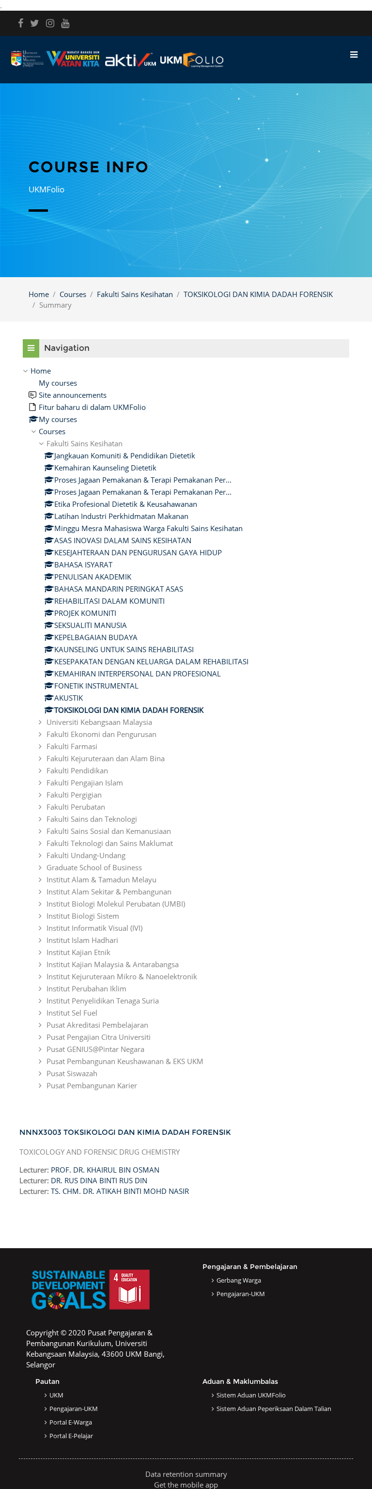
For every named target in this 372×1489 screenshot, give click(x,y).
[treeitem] (186, 728)
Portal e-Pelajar (71, 1435)
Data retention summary (186, 1474)
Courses (73, 294)
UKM (56, 1395)
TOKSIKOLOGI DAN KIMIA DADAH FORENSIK (258, 294)
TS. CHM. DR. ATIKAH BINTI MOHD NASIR (120, 1191)
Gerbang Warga (239, 1280)
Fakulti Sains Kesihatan (135, 294)
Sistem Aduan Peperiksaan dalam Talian (274, 1408)
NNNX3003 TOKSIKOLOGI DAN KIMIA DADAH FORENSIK (125, 1132)
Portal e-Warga (70, 1422)
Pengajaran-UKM (241, 1293)
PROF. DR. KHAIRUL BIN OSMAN (105, 1170)
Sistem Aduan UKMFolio (251, 1395)
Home (39, 294)
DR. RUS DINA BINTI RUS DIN (99, 1180)
